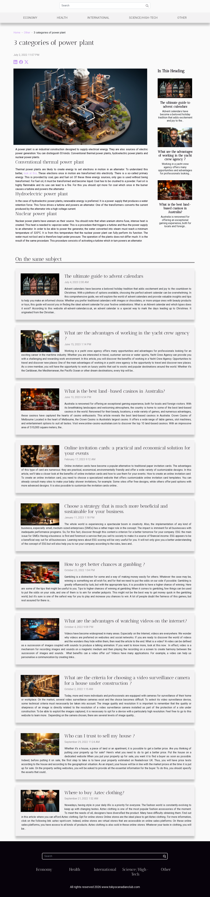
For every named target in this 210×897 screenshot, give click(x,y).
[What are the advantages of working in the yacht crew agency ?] (175, 137)
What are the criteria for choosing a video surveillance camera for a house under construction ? (127, 680)
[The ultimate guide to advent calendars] (175, 88)
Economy (30, 17)
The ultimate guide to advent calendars (175, 104)
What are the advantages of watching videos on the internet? (125, 621)
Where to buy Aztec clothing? (94, 792)
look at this (30, 173)
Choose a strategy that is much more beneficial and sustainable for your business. (116, 508)
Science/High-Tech (143, 17)
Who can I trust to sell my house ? (99, 736)
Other (182, 17)
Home (16, 32)
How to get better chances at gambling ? (104, 564)
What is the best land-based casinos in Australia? (175, 208)
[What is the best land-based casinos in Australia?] (175, 190)
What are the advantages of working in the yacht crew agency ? (175, 155)
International (98, 17)
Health (62, 17)
